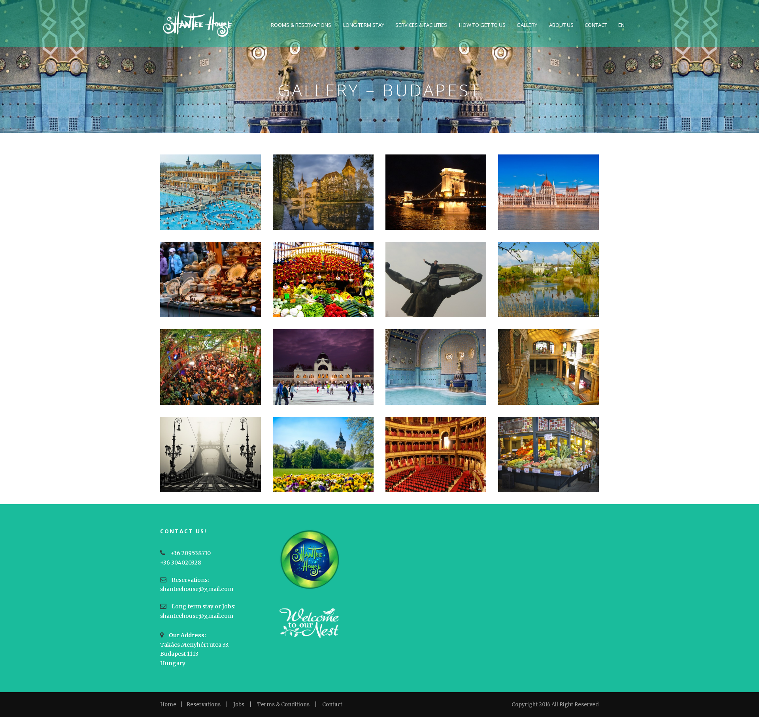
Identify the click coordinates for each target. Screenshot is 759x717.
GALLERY (527, 24)
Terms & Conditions (283, 704)
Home (168, 704)
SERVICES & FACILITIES (421, 24)
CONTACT (596, 24)
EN (621, 24)
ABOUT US (561, 24)
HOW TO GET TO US (482, 24)
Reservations (204, 704)
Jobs (238, 704)
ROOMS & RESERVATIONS (301, 24)
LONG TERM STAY (363, 24)
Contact (332, 704)
